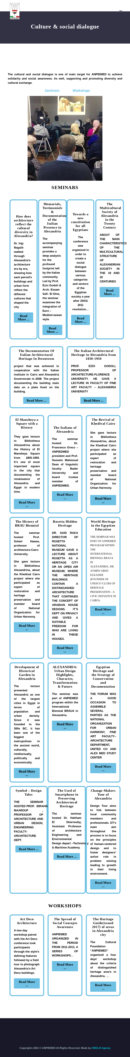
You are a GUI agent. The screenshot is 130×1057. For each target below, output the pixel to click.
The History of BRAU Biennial (27, 523)
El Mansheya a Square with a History (26, 423)
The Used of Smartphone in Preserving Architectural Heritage (66, 798)
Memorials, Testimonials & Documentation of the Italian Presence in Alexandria (54, 217)
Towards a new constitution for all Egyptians (80, 222)
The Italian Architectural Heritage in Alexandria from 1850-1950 (93, 354)
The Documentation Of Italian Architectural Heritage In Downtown (36, 354)
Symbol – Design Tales (29, 792)
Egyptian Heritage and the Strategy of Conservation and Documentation (103, 676)
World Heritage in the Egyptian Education (103, 525)
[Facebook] (58, 1027)
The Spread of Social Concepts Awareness (65, 923)
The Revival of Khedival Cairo (103, 421)
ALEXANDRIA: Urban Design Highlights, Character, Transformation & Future (65, 676)
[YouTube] (71, 1027)
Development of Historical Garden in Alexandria (27, 672)
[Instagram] (62, 1027)
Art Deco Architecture (27, 921)
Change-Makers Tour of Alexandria (103, 794)
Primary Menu (121, 11)
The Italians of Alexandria (65, 429)
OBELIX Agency (101, 1047)
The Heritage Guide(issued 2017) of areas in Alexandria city (103, 926)
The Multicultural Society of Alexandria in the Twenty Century (110, 215)
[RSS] (67, 1027)
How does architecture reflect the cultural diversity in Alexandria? (23, 226)
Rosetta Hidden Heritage (65, 523)
